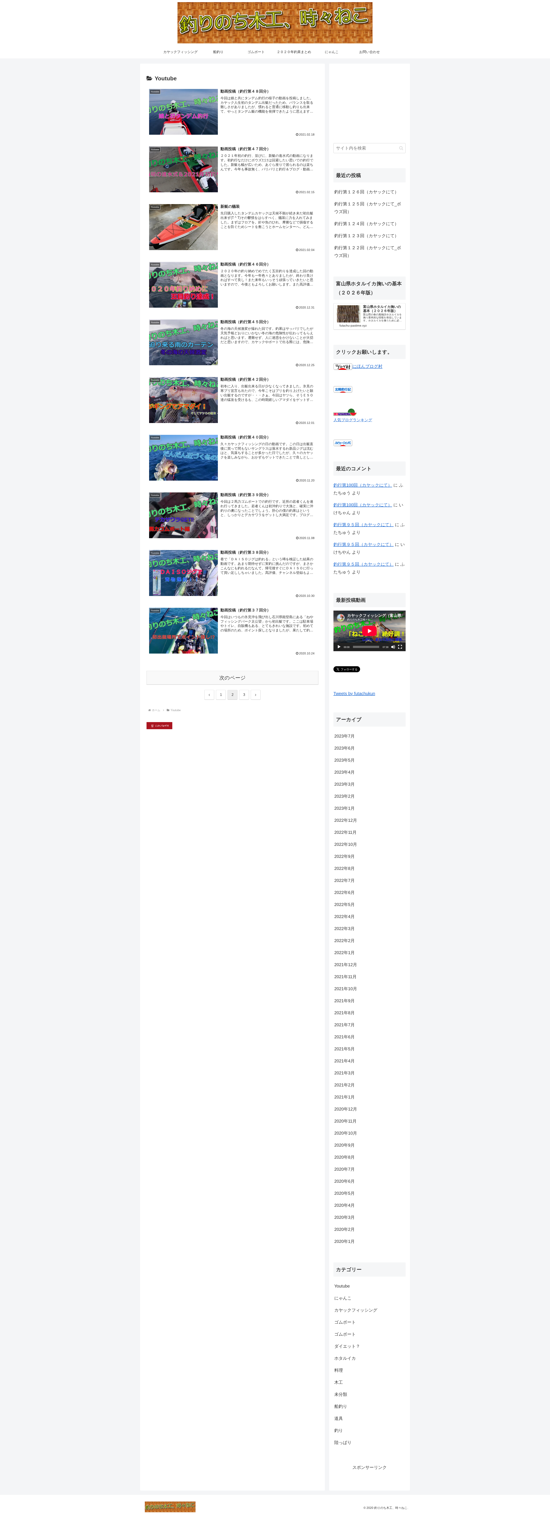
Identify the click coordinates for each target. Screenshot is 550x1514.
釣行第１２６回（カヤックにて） (366, 191)
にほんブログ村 (367, 366)
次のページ (232, 678)
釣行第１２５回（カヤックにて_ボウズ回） (367, 208)
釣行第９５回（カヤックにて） (363, 524)
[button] (401, 148)
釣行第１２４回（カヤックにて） (366, 223)
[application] (369, 631)
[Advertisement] (369, 98)
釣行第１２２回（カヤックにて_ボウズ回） (367, 251)
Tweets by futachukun (354, 693)
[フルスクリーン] (400, 647)
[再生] (339, 647)
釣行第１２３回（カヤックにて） (366, 235)
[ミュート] (393, 647)
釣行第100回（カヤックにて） (362, 485)
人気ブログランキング (352, 420)
